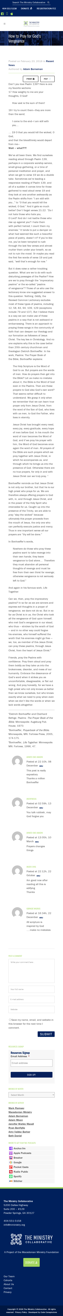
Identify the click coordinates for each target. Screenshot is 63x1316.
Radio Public (21, 1171)
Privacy (7, 1292)
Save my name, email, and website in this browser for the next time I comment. (30, 1023)
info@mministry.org (14, 1224)
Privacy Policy (21, 1312)
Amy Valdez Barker (19, 1131)
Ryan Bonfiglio (16, 1127)
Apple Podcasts (22, 1153)
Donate (25, 8)
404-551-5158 (9, 8)
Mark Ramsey (16, 1108)
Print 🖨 (31, 79)
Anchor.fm (19, 1148)
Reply (41, 766)
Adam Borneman (33, 69)
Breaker (18, 1157)
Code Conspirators (49, 1312)
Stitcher (18, 1181)
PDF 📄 (47, 79)
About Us (9, 1284)
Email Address (20, 1056)
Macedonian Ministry (20, 1112)
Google (18, 1162)
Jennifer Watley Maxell (21, 1124)
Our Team (9, 1276)
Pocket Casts (21, 1167)
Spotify (18, 1176)
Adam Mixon (15, 1120)
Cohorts (8, 1280)
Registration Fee (46, 8)
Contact (8, 1288)
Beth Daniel (15, 1135)
